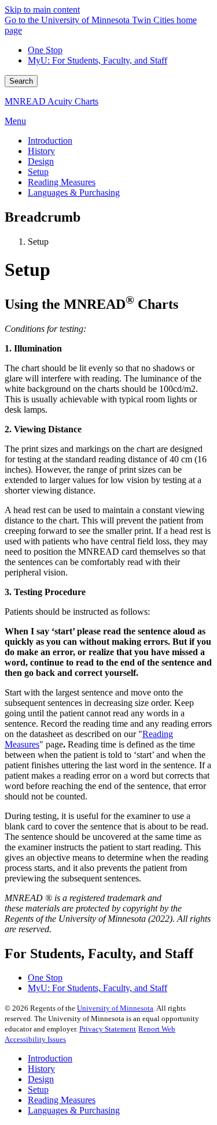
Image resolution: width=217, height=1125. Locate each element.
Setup (38, 1089)
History (41, 1069)
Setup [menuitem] (38, 172)
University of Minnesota (115, 1008)
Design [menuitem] (41, 161)
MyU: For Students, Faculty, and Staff (97, 60)
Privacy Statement (107, 1029)
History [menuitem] (41, 151)
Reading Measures (61, 1100)
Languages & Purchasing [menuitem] (74, 192)
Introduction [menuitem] (50, 140)
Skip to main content (42, 9)
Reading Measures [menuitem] (61, 182)
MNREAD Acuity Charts (51, 101)
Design (41, 1079)
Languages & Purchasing (74, 1110)
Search (21, 81)
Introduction (50, 1058)
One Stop (45, 50)
